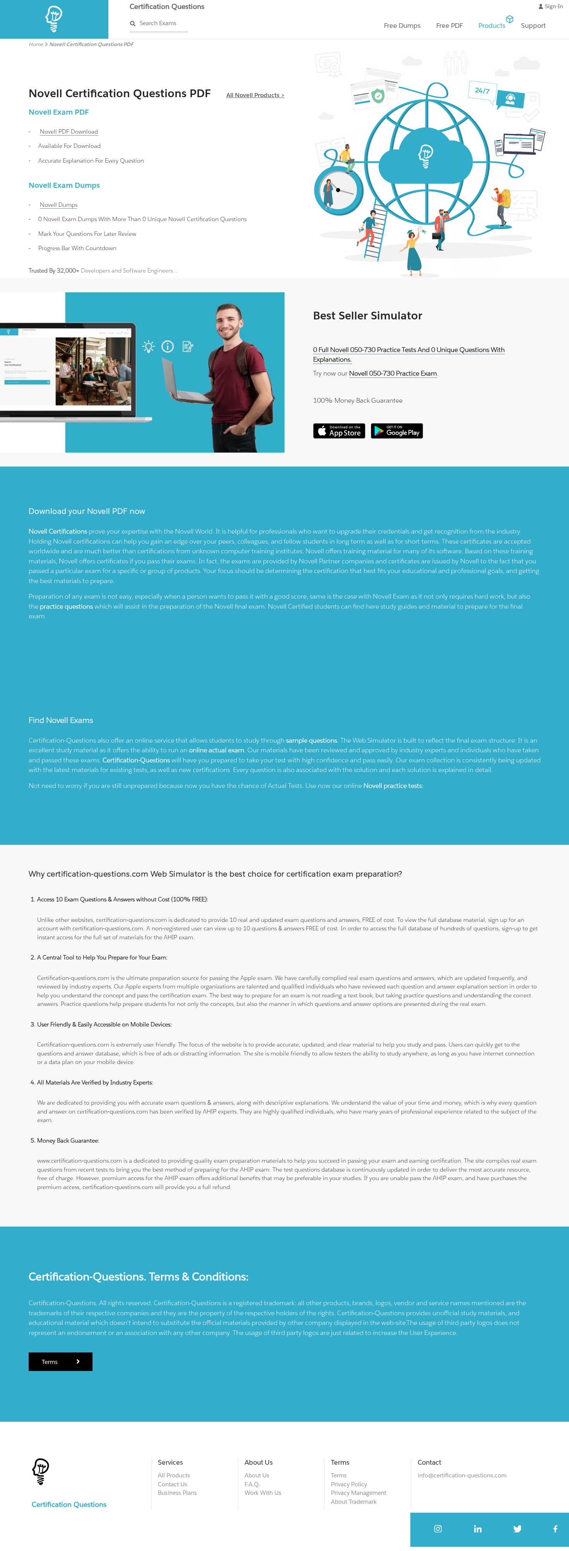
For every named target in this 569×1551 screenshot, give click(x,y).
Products (492, 25)
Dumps (58, 204)
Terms (50, 1362)
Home (36, 44)
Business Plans (177, 1492)
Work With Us (263, 1492)
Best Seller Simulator (367, 316)
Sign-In (554, 6)
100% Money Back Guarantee (358, 400)
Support (533, 25)
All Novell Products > (255, 95)
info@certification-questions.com (462, 1475)
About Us (257, 1475)
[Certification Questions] (54, 37)
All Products (174, 1475)
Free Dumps (402, 25)
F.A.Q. (252, 1484)
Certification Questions (167, 6)
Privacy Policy (349, 1484)
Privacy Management (358, 1492)
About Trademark (354, 1501)
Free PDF (449, 25)
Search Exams (158, 23)
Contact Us (172, 1484)
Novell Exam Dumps (64, 185)
